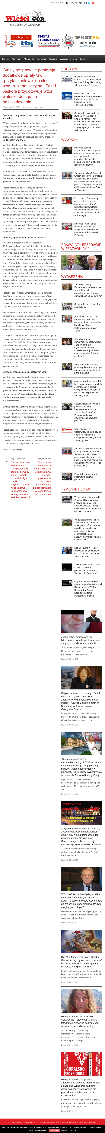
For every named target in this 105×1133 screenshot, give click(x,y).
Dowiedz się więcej (68, 1130)
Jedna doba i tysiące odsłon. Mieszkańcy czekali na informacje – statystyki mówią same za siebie (80, 640)
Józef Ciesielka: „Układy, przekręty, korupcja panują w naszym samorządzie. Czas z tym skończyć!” (88, 368)
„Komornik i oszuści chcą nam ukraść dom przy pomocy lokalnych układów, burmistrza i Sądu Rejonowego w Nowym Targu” (87, 323)
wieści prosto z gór (35, 107)
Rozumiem (54, 1130)
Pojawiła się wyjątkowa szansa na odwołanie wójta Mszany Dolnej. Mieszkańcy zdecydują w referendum (87, 81)
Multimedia (29, 59)
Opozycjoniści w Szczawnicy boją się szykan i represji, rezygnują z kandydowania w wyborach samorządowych (88, 434)
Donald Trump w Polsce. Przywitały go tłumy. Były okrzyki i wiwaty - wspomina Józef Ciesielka (87, 552)
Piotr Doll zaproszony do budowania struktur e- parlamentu (86, 476)
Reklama (53, 59)
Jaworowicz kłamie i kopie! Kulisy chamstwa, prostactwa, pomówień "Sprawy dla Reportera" (87, 569)
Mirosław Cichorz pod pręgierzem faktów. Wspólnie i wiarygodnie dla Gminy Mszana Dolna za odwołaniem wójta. (88, 99)
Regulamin (41, 59)
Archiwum (16, 59)
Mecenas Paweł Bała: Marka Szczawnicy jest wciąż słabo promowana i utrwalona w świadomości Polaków (86, 229)
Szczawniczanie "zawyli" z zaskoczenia (87, 305)
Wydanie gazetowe (68, 59)
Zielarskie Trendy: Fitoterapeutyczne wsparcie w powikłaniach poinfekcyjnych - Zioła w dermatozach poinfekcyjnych (88, 290)
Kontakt (83, 59)
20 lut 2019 (15, 107)
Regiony (5, 59)
